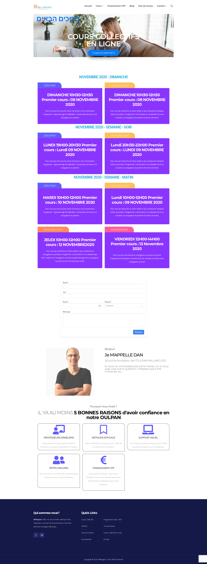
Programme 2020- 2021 (113, 519)
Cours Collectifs (87, 519)
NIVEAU (84, 526)
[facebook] (35, 535)
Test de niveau (109, 526)
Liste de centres (87, 533)
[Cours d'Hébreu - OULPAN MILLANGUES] (42, 7)
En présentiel (86, 539)
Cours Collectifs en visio (113, 533)
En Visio (106, 539)
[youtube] (41, 535)
